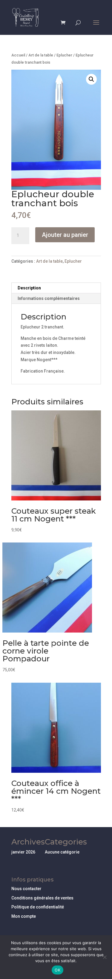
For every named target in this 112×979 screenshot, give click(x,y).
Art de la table (40, 55)
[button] (91, 79)
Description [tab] (29, 288)
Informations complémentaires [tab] (49, 298)
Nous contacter (26, 888)
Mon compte (23, 916)
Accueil (18, 55)
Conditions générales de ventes (42, 898)
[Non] (105, 957)
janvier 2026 (23, 852)
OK (57, 970)
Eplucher (64, 55)
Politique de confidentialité (37, 907)
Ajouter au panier (65, 234)
